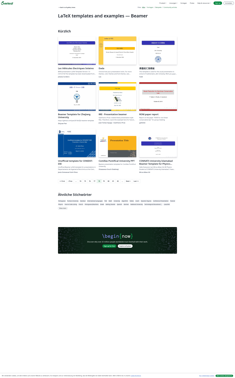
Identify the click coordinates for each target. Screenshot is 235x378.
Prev (70, 181)
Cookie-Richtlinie (136, 376)
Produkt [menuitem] (162, 3)
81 (113, 181)
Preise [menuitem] (192, 3)
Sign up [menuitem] (217, 3)
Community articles (170, 7)
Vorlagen (150, 7)
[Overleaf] (7, 3)
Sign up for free (109, 246)
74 (80, 181)
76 (90, 181)
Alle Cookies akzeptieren (224, 376)
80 (108, 181)
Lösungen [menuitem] (172, 3)
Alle (143, 7)
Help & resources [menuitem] (203, 3)
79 (104, 181)
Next (128, 181)
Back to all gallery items (66, 7)
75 (85, 181)
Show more (62, 208)
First (62, 181)
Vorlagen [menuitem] (183, 3)
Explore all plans (125, 246)
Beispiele (158, 7)
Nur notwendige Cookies (206, 376)
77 (94, 181)
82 (118, 181)
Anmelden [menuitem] (228, 3)
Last (136, 181)
